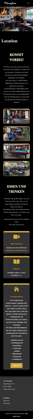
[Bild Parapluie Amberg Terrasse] (16, 175)
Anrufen (16, 365)
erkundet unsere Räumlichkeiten (16, 250)
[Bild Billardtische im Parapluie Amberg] (16, 158)
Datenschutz (6, 403)
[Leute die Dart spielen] (16, 123)
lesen (20, 275)
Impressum (6, 400)
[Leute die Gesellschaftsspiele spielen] (16, 140)
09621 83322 (11, 389)
